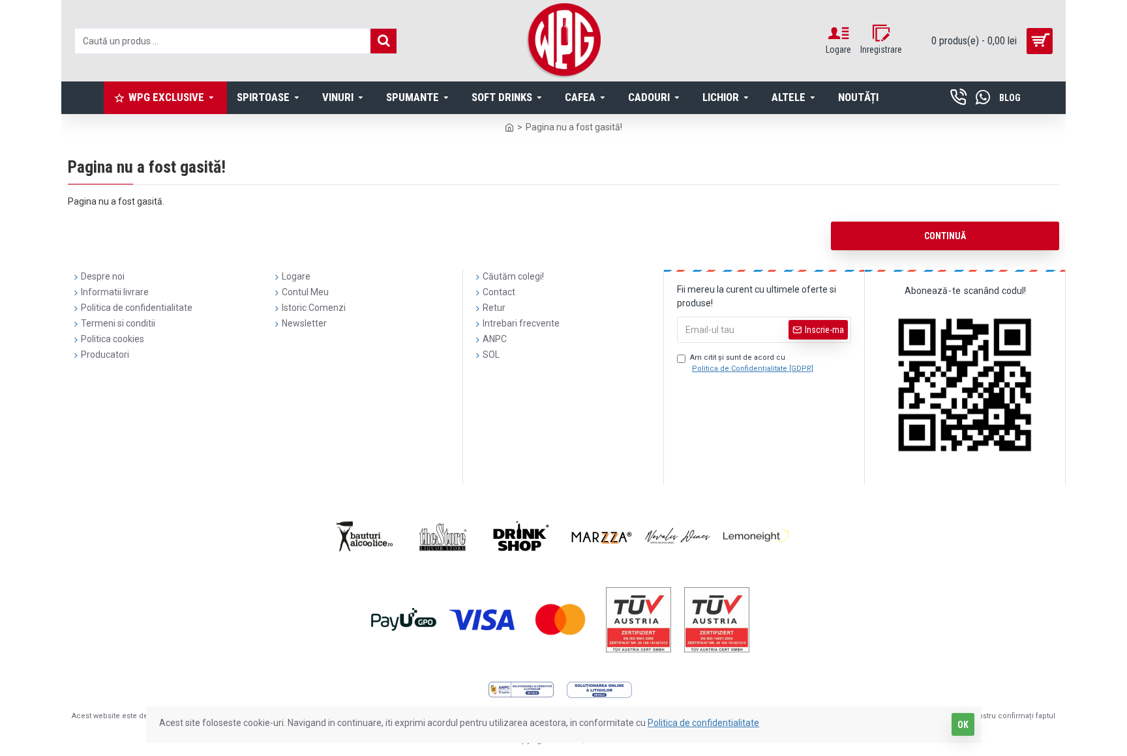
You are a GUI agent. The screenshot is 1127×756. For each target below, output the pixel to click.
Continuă (945, 236)
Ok (963, 725)
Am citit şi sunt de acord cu (751, 363)
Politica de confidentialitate (703, 723)
